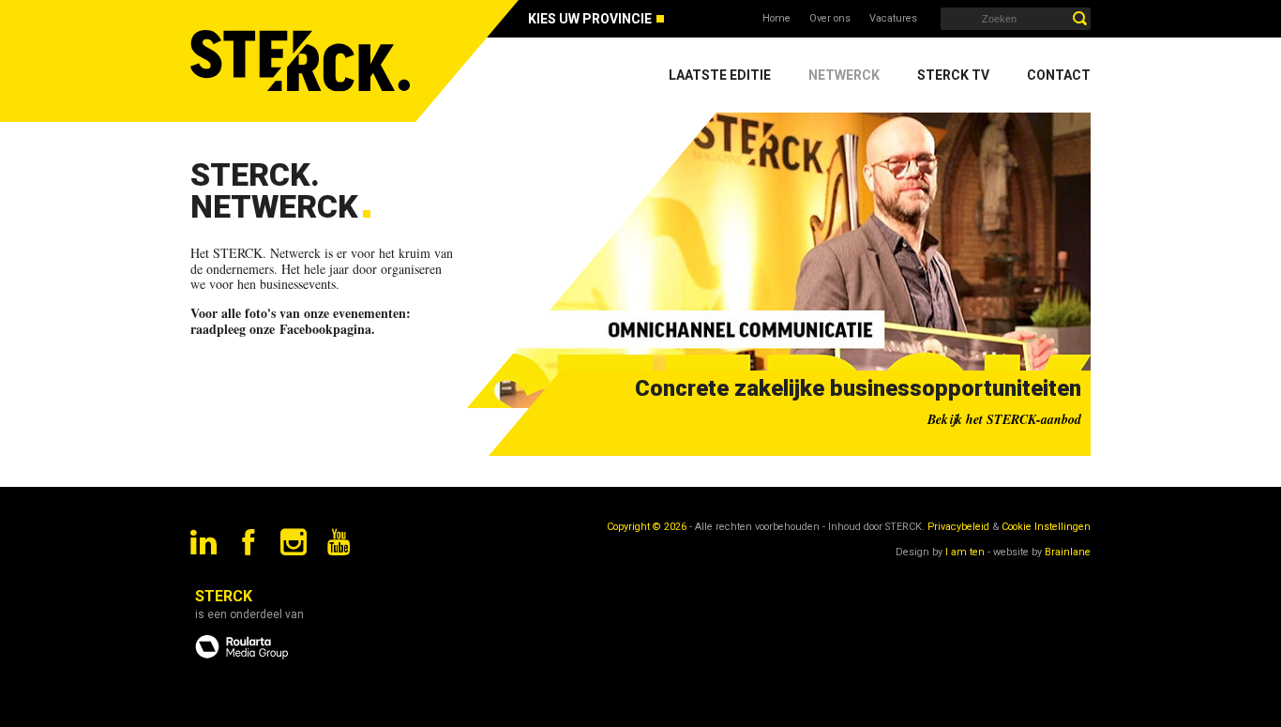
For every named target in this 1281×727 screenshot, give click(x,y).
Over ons (830, 18)
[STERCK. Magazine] (302, 61)
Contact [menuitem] (1059, 75)
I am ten (965, 552)
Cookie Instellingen (1046, 527)
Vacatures (893, 18)
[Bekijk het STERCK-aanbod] (779, 260)
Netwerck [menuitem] (844, 75)
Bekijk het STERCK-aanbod (1004, 419)
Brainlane (1068, 552)
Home (776, 18)
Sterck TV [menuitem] (953, 75)
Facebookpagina (325, 329)
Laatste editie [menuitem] (720, 75)
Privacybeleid (958, 527)
